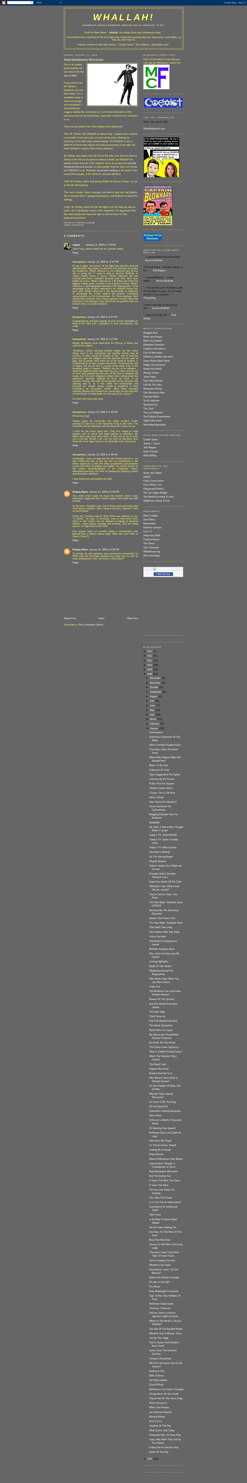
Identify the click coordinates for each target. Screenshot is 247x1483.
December (155, 678)
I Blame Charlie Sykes (161, 788)
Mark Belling (149, 455)
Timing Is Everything (160, 1358)
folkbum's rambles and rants (158, 356)
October (154, 687)
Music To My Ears (158, 765)
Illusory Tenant (151, 373)
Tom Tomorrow (151, 547)
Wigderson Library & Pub (156, 501)
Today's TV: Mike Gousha (162, 847)
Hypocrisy (78, 225)
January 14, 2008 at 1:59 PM (102, 454)
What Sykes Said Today (161, 1430)
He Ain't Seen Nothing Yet (162, 1227)
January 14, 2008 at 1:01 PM (102, 317)
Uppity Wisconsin (152, 420)
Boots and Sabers (152, 473)
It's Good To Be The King (162, 1102)
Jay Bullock (131, 192)
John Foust (155, 1215)
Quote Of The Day (158, 1452)
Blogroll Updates (157, 861)
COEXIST (73, 170)
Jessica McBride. (154, 260)
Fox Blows (154, 1286)
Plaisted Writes (151, 396)
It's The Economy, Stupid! (162, 1145)
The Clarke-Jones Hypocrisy (164, 1047)
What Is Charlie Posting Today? (165, 1051)
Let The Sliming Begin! (161, 857)
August (154, 696)
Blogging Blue (150, 333)
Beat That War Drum (160, 1240)
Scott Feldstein (151, 400)
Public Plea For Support (161, 783)
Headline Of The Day (160, 1426)
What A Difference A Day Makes (166, 1159)
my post (97, 192)
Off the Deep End (158, 1106)
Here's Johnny (156, 797)
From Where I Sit (152, 485)
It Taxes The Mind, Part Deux (164, 1180)
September (156, 692)
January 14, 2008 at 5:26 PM (104, 492)
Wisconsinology (151, 555)
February (155, 723)
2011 (150, 660)
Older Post (132, 618)
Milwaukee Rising (152, 388)
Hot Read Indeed (158, 1380)
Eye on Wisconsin (152, 352)
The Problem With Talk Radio (164, 932)
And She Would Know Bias (163, 1021)
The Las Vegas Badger (155, 493)
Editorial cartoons (152, 527)
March (153, 719)
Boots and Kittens (152, 337)
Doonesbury (149, 523)
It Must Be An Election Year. (164, 1447)
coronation (129, 321)
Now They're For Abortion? (163, 802)
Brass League (150, 515)
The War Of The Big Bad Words (165, 1329)
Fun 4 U (147, 531)
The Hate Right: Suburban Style (165, 923)
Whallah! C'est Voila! (160, 1265)
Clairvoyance (156, 732)
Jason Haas (149, 377)
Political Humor (151, 539)
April (152, 714)
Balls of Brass (156, 1375)
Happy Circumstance (154, 365)
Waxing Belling (157, 1416)
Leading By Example (160, 1150)
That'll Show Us (157, 1016)
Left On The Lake (152, 385)
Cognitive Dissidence (154, 348)
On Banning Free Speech (162, 1128)
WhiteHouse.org (151, 551)
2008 (150, 674)
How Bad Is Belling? (159, 852)
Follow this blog (163, 574)
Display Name (80, 492)
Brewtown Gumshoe (153, 345)
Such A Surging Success (162, 1260)
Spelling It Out (156, 1371)
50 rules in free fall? (159, 1282)
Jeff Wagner (149, 447)
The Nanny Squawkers (161, 1025)
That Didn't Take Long (160, 927)
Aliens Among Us (158, 1403)
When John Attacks (159, 1407)
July (152, 701)
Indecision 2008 (151, 535)
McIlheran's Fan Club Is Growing (166, 1389)
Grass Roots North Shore (156, 361)
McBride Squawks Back (161, 949)
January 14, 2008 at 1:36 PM (102, 412)
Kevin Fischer (150, 451)
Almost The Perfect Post (162, 918)
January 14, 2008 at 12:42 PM (103, 262)
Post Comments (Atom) (90, 624)
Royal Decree (156, 1154)
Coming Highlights (158, 961)
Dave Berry (149, 519)
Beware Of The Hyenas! (161, 999)
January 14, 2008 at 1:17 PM (102, 339)
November (155, 683)
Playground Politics (153, 489)
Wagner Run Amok (159, 1069)
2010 (150, 665)
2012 (150, 656)
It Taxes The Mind (158, 1185)
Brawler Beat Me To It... (161, 1073)
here (72, 93)
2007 (150, 1459)
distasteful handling (107, 170)
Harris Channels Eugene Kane (165, 745)
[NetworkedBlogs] (163, 569)
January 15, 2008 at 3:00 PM (104, 549)
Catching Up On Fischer (161, 779)
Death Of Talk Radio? (160, 966)
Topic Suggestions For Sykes (164, 774)
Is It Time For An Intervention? (165, 1202)
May (152, 710)
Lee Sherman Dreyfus (160, 1412)
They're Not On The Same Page (166, 1398)
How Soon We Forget (160, 1140)
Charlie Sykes (126, 44)
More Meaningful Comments (164, 1291)
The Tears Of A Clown (160, 1197)
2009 (150, 669)
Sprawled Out (150, 404)
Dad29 (146, 477)
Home (101, 618)
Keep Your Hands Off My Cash (165, 881)
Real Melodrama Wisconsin (163, 1171)
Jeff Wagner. (159, 270)
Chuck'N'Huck (156, 1384)
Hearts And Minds (152, 369)
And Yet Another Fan (160, 1176)
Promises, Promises (160, 1308)
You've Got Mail (157, 936)
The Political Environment (156, 416)
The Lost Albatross (153, 412)
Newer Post (70, 618)
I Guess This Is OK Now (162, 793)
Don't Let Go (155, 1421)
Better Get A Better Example (164, 1277)
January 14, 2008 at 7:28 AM (101, 245)
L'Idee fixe (154, 986)
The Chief (148, 408)
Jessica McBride (160, 308)
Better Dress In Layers (161, 1030)
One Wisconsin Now (154, 392)
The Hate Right (157, 1012)
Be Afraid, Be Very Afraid (162, 1042)
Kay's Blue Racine (153, 381)
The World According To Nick (158, 497)
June (153, 705)
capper (76, 245)
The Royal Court (157, 1064)
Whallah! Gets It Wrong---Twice (165, 1333)
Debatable (154, 822)
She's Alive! (155, 1115)
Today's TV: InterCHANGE (163, 835)
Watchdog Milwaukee (154, 425)
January (154, 728)
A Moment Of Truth (159, 770)
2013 (150, 651)
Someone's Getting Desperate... (166, 1111)
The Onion (148, 543)
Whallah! (123, 17)
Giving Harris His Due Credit (164, 1394)
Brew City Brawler (152, 341)
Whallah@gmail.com (154, 128)
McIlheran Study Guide (161, 1304)
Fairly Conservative (153, 481)
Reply (75, 253)
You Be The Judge (159, 1338)
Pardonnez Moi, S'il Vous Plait (165, 1435)
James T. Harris (151, 443)
